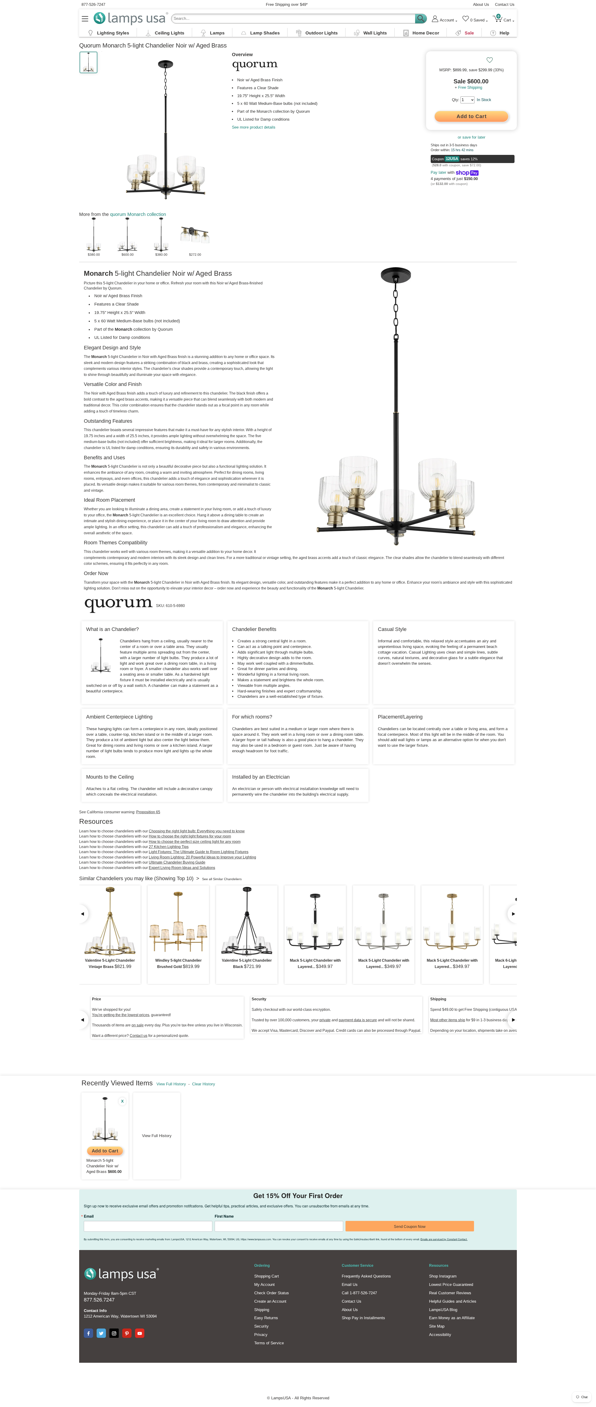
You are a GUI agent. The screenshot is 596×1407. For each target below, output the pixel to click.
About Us (481, 4)
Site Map (436, 1326)
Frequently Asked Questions (366, 1276)
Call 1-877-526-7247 (359, 1293)
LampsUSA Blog (443, 1310)
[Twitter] (101, 1333)
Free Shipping (470, 87)
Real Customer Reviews (450, 1293)
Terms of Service (269, 1343)
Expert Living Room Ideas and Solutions (182, 868)
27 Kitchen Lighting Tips (169, 847)
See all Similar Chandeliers (222, 879)
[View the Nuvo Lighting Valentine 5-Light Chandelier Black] (247, 922)
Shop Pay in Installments (363, 1318)
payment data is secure (358, 1020)
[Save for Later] (489, 60)
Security (261, 1326)
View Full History (171, 1084)
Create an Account (270, 1301)
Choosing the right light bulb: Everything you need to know (197, 831)
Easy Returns (266, 1318)
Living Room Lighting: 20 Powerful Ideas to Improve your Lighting (202, 857)
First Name (224, 1216)
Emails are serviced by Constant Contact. (443, 1239)
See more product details (253, 127)
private (325, 1020)
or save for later (471, 137)
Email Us (350, 1284)
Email (89, 1216)
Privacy (261, 1334)
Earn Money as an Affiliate (452, 1318)
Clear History (203, 1084)
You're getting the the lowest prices (120, 1015)
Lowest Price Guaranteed (451, 1284)
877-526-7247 (93, 4)
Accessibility (440, 1334)
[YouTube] (139, 1333)
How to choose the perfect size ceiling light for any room (194, 842)
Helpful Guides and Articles (452, 1301)
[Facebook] (88, 1333)
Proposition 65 (148, 812)
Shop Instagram (443, 1276)
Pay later (438, 172)
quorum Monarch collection (138, 214)
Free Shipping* (287, 4)
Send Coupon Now (410, 1227)
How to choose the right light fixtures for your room (190, 836)
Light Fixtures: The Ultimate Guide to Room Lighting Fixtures (198, 852)
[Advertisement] (213, 1378)
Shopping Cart (266, 1276)
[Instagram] (114, 1333)
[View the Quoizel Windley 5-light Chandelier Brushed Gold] (178, 922)
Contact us (138, 1036)
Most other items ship (447, 1020)
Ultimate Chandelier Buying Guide (177, 862)
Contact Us (505, 4)
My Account (264, 1284)
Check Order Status (271, 1293)
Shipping (261, 1310)
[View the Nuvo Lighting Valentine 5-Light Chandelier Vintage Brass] (110, 922)
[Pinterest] (127, 1333)
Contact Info (95, 1310)
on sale (138, 1025)
